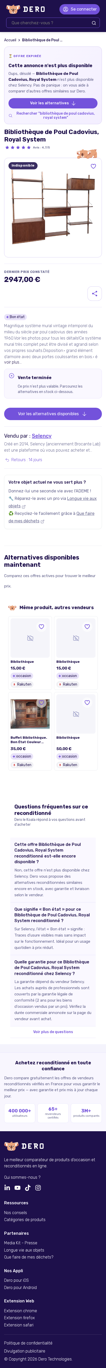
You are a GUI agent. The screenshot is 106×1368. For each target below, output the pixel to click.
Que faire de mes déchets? (28, 1257)
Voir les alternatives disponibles (48, 413)
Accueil (10, 40)
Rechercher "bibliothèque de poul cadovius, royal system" (55, 116)
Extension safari (18, 1325)
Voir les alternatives (49, 103)
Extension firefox (19, 1318)
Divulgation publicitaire (24, 1351)
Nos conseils (15, 1212)
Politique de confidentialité (28, 1343)
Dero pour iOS (16, 1280)
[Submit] (94, 23)
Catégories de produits (25, 1219)
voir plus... (13, 362)
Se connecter (84, 9)
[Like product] (93, 166)
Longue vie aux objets (24, 1250)
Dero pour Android (20, 1287)
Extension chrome (20, 1311)
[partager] (94, 293)
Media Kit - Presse (20, 1243)
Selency (41, 436)
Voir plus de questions (53, 1032)
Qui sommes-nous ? (22, 1177)
